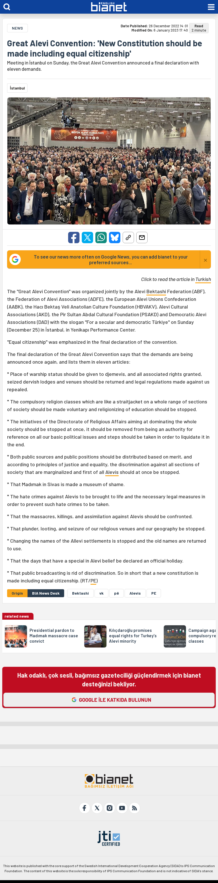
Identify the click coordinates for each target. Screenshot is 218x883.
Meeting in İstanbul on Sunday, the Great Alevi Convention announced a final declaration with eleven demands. (103, 66)
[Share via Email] (142, 237)
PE (93, 580)
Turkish (203, 279)
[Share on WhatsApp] (101, 237)
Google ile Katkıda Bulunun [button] (115, 700)
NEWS (17, 28)
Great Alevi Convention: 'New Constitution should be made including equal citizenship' (104, 48)
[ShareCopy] (128, 237)
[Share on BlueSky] (114, 237)
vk (101, 593)
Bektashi (156, 291)
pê (116, 593)
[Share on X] (87, 237)
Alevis (112, 472)
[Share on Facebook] (73, 237)
